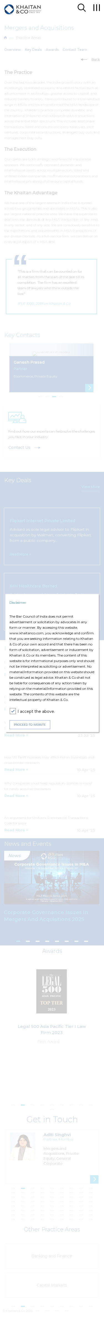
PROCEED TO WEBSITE (30, 724)
